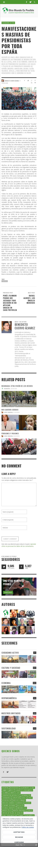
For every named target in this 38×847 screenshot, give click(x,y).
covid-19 (24, 798)
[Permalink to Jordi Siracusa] (14, 613)
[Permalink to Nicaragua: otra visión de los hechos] (19, 399)
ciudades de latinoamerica (24, 790)
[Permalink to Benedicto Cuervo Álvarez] (6, 622)
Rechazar (19, 837)
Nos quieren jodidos (10, 409)
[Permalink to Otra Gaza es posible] (23, 659)
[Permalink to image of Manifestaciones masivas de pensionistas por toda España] (19, 98)
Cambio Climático (8, 790)
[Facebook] (26, 2)
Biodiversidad (14, 788)
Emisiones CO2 (21, 808)
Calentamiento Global (27, 788)
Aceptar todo (19, 832)
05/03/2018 (16, 436)
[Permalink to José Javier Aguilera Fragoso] (31, 622)
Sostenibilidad (9, 728)
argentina (5, 788)
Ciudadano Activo (8, 23)
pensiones (4, 281)
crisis (30, 798)
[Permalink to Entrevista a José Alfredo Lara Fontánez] (32, 719)
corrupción (16, 798)
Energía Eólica (7, 810)
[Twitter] (30, 2)
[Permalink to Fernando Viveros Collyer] (22, 622)
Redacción (7, 388)
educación (20, 805)
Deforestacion (6, 800)
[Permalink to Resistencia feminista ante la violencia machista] (32, 659)
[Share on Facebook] (24, 80)
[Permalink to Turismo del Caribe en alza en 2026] (23, 689)
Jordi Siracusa (8, 412)
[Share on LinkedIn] (31, 83)
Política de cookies (27, 827)
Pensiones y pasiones (10, 433)
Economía (27, 803)
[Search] (4, 2)
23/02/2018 (5, 83)
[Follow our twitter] (4, 566)
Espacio (29, 810)
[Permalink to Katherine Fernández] (6, 630)
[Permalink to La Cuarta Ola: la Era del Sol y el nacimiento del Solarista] (32, 734)
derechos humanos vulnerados (12, 803)
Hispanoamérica (9, 698)
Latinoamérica (29, 815)
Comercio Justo (15, 793)
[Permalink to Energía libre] (10, 734)
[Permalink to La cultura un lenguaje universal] (10, 674)
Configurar (19, 842)
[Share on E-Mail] (35, 83)
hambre (21, 815)
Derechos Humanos (19, 800)
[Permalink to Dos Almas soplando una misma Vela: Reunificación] (10, 704)
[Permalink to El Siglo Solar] (23, 734)
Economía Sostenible (9, 805)
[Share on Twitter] (28, 80)
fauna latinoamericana (9, 815)
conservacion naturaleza (10, 795)
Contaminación (25, 795)
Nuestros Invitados (11, 713)
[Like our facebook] (21, 566)
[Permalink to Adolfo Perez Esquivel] (22, 630)
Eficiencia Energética (9, 808)
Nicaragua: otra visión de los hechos (17, 386)
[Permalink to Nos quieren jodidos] (19, 423)
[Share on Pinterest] (35, 80)
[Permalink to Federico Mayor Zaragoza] (22, 613)
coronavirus (6, 798)
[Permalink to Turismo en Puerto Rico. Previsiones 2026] (32, 689)
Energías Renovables (19, 810)
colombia (5, 793)
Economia (6, 682)
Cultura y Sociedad (11, 667)
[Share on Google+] (31, 80)
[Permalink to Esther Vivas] (14, 622)
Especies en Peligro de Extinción (12, 813)
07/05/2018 (16, 412)
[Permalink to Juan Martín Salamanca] (14, 630)
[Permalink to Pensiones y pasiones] (19, 446)
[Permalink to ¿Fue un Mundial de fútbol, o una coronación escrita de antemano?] (32, 674)
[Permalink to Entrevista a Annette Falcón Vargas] (10, 719)
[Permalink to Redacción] (6, 613)
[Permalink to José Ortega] (31, 630)
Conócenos (8, 592)
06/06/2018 (14, 388)
